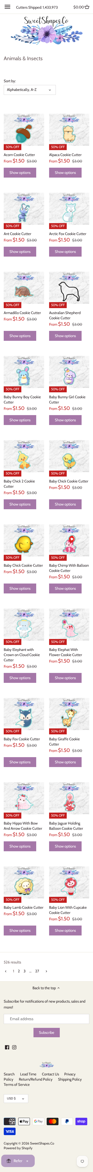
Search (9, 1074)
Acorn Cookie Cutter (19, 155)
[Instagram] (14, 1047)
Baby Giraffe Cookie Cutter (64, 741)
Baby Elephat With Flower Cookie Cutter (65, 652)
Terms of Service (17, 1084)
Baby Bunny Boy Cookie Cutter (22, 399)
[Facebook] (7, 1047)
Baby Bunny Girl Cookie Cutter (67, 399)
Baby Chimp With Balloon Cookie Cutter (69, 568)
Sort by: (10, 81)
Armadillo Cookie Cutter (22, 313)
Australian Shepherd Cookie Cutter (65, 315)
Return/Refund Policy (36, 1079)
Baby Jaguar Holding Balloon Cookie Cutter (66, 826)
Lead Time (28, 1074)
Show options (20, 172)
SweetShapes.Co (42, 1143)
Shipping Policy (70, 1079)
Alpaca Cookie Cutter (65, 155)
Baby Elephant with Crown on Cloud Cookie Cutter (22, 654)
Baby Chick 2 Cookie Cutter (19, 484)
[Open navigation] (7, 6)
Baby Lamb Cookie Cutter (23, 907)
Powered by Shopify (18, 1148)
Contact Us (50, 1074)
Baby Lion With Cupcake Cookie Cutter (68, 910)
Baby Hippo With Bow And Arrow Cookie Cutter (23, 826)
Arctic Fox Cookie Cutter (67, 234)
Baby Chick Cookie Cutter (68, 481)
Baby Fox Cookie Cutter (22, 739)
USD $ (11, 1098)
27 (37, 971)
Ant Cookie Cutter (17, 234)
